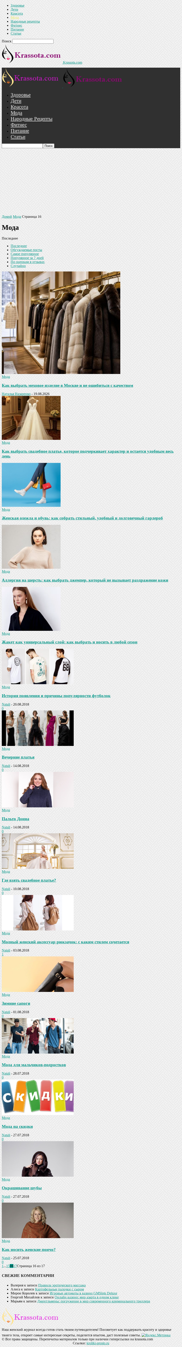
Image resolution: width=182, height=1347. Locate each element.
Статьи (16, 33)
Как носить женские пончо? (29, 1249)
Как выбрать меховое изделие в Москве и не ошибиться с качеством (67, 385)
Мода (15, 17)
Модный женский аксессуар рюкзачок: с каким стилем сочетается (65, 942)
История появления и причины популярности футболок (56, 695)
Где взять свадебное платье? (29, 880)
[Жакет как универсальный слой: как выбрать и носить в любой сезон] (31, 629)
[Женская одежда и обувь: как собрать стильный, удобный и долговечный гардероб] (31, 505)
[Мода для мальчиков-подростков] (38, 1052)
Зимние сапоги (16, 1003)
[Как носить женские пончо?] (38, 1237)
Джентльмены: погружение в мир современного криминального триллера (93, 1301)
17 (15, 1266)
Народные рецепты (25, 21)
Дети (14, 9)
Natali (6, 704)
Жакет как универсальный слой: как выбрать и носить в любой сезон (69, 642)
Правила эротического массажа (62, 1285)
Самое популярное (25, 254)
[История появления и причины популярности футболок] (38, 683)
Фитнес (16, 25)
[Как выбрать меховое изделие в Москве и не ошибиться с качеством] (61, 373)
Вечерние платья (18, 757)
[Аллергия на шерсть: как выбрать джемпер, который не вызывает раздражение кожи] (31, 567)
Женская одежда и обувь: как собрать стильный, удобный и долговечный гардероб (82, 518)
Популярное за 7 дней (27, 258)
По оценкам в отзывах (28, 262)
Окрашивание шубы (22, 1188)
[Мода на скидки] (38, 1114)
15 (8, 1266)
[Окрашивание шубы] (38, 1175)
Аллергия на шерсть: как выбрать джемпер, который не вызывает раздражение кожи (85, 580)
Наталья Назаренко (16, 394)
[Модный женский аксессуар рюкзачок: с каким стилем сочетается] (38, 929)
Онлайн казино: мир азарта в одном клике (87, 1297)
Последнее (19, 246)
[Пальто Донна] (38, 806)
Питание (17, 29)
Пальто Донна (15, 818)
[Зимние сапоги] (38, 991)
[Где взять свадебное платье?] (38, 867)
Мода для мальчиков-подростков (34, 1064)
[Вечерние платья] (38, 745)
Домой (7, 216)
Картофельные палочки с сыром (59, 1289)
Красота (17, 13)
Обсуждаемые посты (26, 250)
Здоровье (17, 5)
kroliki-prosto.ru (98, 1343)
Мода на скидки (17, 1126)
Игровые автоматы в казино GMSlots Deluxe (83, 1293)
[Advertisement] (91, 181)
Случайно (18, 266)
